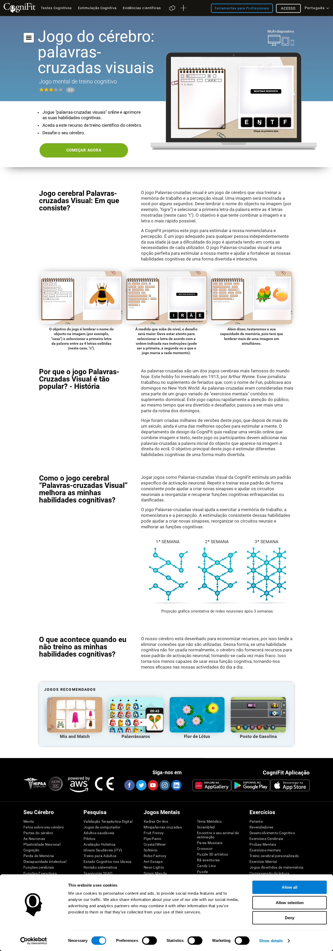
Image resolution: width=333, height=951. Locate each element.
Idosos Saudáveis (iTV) (103, 850)
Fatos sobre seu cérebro (43, 827)
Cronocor (205, 848)
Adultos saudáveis (99, 833)
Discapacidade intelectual (44, 861)
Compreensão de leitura (269, 873)
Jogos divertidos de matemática (276, 867)
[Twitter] (141, 785)
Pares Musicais (209, 843)
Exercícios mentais (265, 850)
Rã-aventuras (208, 860)
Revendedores (261, 827)
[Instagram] (164, 785)
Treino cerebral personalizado (274, 856)
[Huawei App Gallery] (212, 785)
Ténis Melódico (209, 821)
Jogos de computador (102, 827)
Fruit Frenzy (154, 833)
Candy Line (206, 866)
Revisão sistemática (100, 867)
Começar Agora (83, 150)
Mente (28, 821)
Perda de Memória (38, 856)
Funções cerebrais (38, 867)
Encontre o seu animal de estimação (218, 835)
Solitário (151, 850)
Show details (271, 940)
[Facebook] (129, 785)
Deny (289, 918)
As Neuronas (34, 839)
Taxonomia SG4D (98, 873)
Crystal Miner (155, 844)
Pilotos (89, 839)
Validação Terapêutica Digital (108, 821)
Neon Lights (154, 867)
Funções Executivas (40, 873)
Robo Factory (155, 856)
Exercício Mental (263, 861)
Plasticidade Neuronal (41, 844)
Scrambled (206, 827)
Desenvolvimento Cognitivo (272, 833)
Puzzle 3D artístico (212, 854)
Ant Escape (153, 861)
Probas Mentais (262, 844)
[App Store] (290, 785)
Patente (256, 821)
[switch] (149, 940)
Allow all (289, 887)
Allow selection (290, 902)
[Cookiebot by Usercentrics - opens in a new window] (33, 941)
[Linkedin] (176, 785)
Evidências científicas (142, 8)
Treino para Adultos (100, 856)
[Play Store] (251, 785)
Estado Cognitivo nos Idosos (108, 861)
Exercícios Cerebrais (266, 839)
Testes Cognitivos (56, 8)
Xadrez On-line (156, 821)
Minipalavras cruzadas (163, 827)
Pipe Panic (152, 839)
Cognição (31, 850)
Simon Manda (155, 873)
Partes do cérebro (38, 833)
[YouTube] (152, 785)
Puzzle (202, 872)
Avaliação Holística (100, 844)
